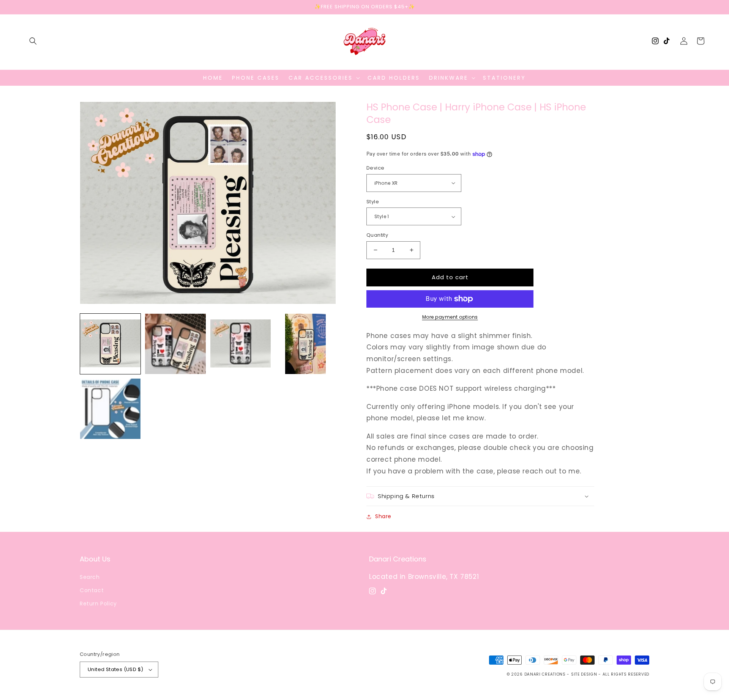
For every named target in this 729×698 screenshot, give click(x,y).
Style (372, 201)
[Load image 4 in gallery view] (305, 343)
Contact (92, 590)
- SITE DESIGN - (584, 674)
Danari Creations (545, 674)
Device (375, 167)
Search (90, 577)
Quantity (377, 235)
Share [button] (383, 516)
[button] (33, 41)
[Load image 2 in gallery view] (175, 343)
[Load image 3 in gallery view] (240, 343)
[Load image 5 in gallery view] (110, 408)
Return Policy (98, 603)
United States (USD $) (115, 669)
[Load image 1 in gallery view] (110, 343)
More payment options (450, 317)
